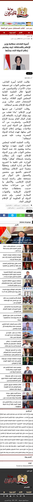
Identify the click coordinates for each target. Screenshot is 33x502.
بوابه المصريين (20, 207)
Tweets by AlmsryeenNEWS (24, 466)
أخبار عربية (12, 33)
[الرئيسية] (29, 33)
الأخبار (20, 33)
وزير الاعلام (16, 205)
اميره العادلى (25, 205)
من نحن (29, 470)
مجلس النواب (11, 207)
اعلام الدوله (8, 205)
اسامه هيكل (28, 207)
